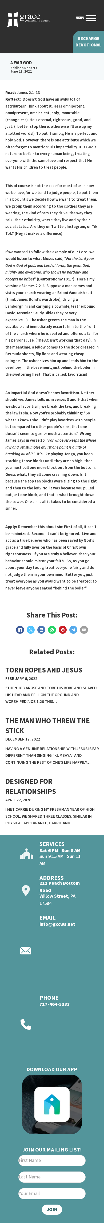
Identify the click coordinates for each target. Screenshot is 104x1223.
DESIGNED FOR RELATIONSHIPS (30, 786)
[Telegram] (73, 630)
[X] (31, 630)
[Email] (84, 630)
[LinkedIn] (41, 630)
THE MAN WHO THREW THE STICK (47, 726)
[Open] (91, 18)
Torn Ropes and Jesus (43, 670)
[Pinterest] (63, 630)
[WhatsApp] (52, 630)
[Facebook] (20, 630)
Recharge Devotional (88, 41)
